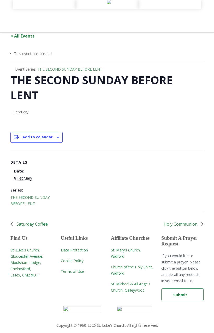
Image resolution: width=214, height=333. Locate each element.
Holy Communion (181, 224)
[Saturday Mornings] (169, 15)
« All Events (22, 36)
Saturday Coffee (31, 224)
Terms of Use (72, 271)
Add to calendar (37, 136)
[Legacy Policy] (44, 24)
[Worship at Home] (107, 6)
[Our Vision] (44, 10)
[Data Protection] (44, 29)
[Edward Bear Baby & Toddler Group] (169, 10)
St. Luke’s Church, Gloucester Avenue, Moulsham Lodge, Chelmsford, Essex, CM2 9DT (26, 263)
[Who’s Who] (44, 20)
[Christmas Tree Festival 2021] (169, 20)
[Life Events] (107, 15)
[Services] (107, 10)
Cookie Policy (72, 260)
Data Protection (74, 250)
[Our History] (44, 6)
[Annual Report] (44, 15)
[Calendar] (169, 6)
